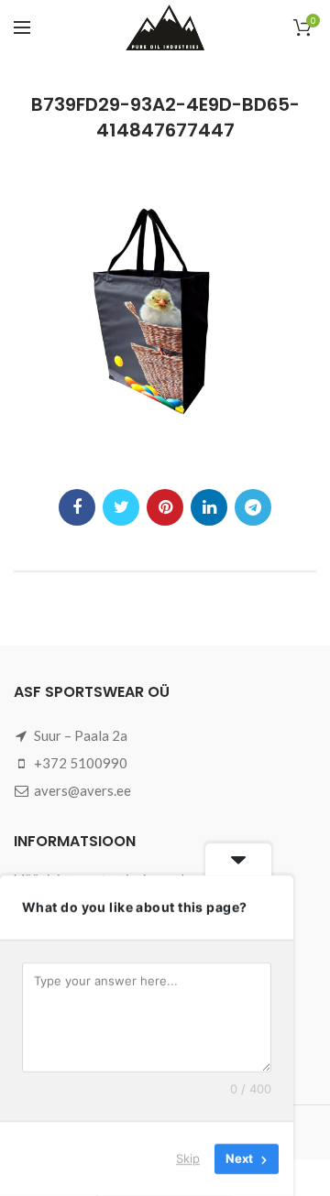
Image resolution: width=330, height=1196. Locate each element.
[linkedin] (209, 507)
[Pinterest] (165, 507)
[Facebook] (77, 507)
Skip (188, 1158)
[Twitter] (121, 507)
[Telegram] (253, 507)
